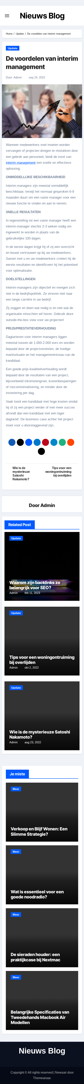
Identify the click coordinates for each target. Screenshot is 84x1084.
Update (12, 48)
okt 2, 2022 (32, 667)
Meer (16, 788)
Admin (17, 77)
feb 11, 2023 (32, 592)
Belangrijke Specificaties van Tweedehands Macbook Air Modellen (40, 1017)
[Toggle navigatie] (7, 15)
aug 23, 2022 (33, 742)
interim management (21, 163)
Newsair (61, 1072)
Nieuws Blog (42, 15)
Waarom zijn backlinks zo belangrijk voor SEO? (34, 585)
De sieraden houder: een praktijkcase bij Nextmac (35, 957)
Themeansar (41, 1078)
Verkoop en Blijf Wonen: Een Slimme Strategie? (39, 831)
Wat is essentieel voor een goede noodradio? (37, 894)
